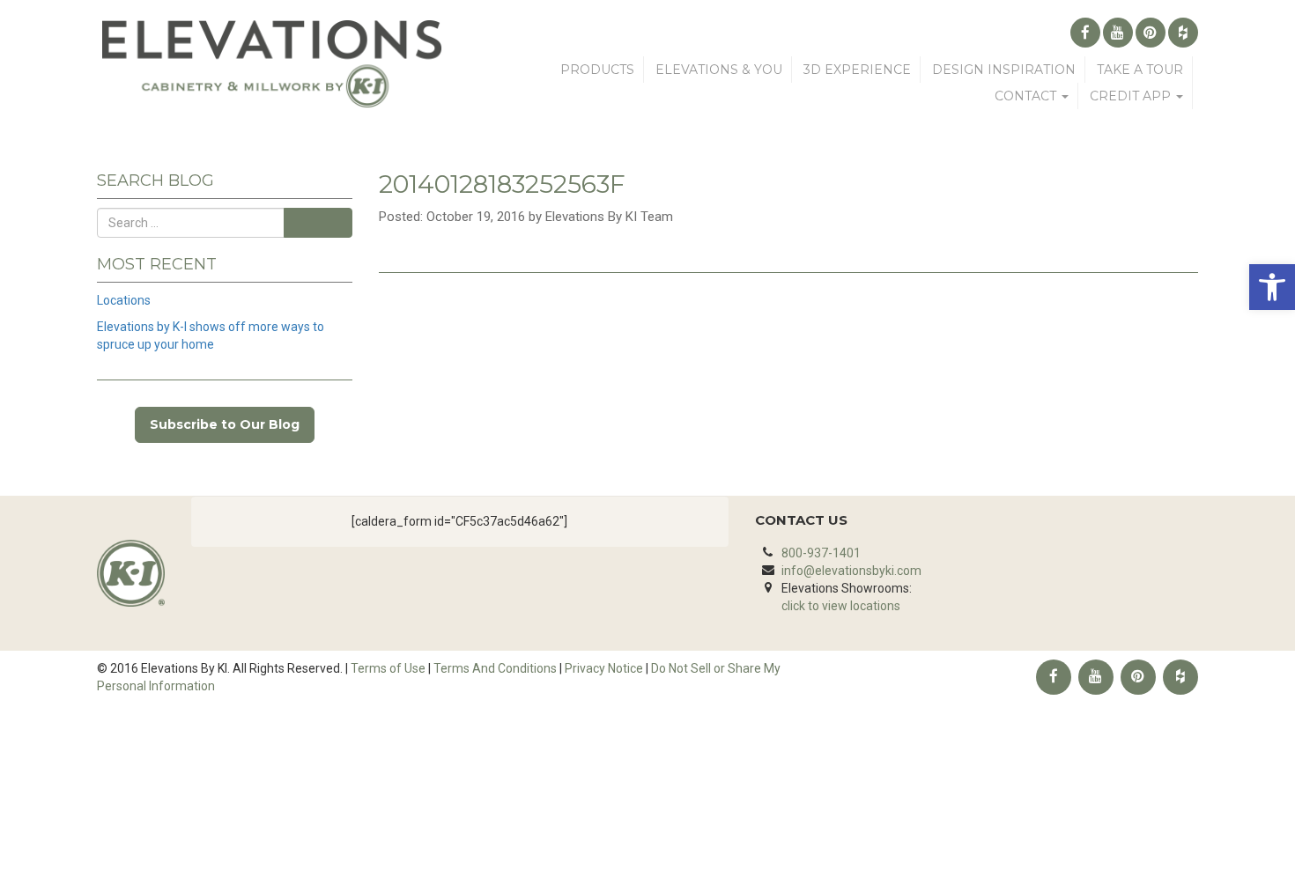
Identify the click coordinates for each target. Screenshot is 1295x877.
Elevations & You (718, 69)
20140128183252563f (502, 184)
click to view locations (840, 606)
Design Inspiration (1004, 69)
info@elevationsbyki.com (851, 571)
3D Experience (857, 69)
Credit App (1132, 96)
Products (597, 69)
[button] (1272, 287)
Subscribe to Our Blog (225, 424)
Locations (124, 300)
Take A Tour (1140, 69)
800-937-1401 (821, 553)
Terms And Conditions (495, 668)
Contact (1027, 96)
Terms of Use (388, 668)
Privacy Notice (604, 668)
